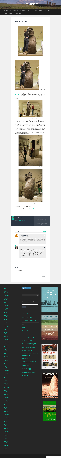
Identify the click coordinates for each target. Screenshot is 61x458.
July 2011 (5, 421)
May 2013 (5, 391)
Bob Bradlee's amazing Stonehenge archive (29, 343)
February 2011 (6, 428)
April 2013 (5, 393)
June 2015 (5, 363)
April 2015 (5, 366)
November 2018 (6, 318)
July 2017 (5, 332)
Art (35, 10)
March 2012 (5, 410)
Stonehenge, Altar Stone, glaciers (28, 313)
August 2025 (6, 298)
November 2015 (6, 356)
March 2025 (5, 301)
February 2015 (6, 369)
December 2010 (6, 431)
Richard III (30, 10)
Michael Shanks (25, 358)
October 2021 (6, 308)
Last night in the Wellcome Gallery (42, 223)
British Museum (39, 219)
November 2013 (6, 387)
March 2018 (5, 323)
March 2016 (5, 350)
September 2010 (6, 434)
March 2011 (5, 427)
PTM (46, 220)
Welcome (6, 10)
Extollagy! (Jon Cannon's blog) (27, 350)
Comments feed (25, 330)
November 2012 (6, 398)
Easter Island (44, 219)
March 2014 (5, 381)
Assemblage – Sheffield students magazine (30, 341)
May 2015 (5, 364)
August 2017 (6, 330)
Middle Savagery (25, 359)
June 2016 (5, 347)
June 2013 (5, 390)
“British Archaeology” (8, 13)
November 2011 (6, 415)
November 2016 (6, 340)
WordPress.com (25, 331)
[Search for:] (30, 295)
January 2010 (6, 442)
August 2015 (6, 360)
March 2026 (5, 291)
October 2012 (6, 400)
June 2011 (5, 422)
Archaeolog (24, 339)
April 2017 (5, 335)
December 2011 (6, 414)
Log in (24, 327)
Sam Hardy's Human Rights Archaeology (29, 369)
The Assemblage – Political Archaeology (29, 372)
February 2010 (6, 441)
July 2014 (5, 376)
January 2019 (6, 316)
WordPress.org (25, 375)
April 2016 (5, 349)
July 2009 (5, 449)
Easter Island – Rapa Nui (14, 10)
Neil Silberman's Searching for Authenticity (29, 361)
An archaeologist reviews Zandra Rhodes (29, 320)
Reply (44, 235)
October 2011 (6, 417)
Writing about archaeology (44, 10)
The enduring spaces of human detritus (29, 318)
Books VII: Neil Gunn (40, 224)
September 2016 (6, 343)
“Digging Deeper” (18, 13)
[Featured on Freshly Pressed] (26, 288)
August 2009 (6, 448)
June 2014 (5, 377)
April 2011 (5, 425)
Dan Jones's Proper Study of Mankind (29, 347)
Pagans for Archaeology (26, 365)
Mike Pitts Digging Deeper (30, 4)
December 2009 (6, 444)
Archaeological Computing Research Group (31, 208)
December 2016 (6, 339)
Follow (24, 306)
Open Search (57, 13)
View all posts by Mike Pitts (21, 220)
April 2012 (5, 408)
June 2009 (5, 451)
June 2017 (5, 333)
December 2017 (6, 326)
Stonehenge (24, 10)
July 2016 (5, 346)
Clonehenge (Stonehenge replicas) (28, 346)
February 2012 (6, 411)
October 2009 (6, 445)
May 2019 (5, 312)
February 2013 (6, 394)
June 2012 (5, 405)
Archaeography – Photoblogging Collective (29, 337)
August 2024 (6, 305)
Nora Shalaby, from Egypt (27, 362)
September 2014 (6, 373)
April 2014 (5, 380)
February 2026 (6, 292)
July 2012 (5, 404)
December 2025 (6, 295)
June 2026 (5, 288)
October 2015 (6, 357)
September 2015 (6, 359)
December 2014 (6, 370)
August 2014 (6, 374)
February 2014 (6, 383)
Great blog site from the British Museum (29, 351)
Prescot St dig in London (27, 368)
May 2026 (5, 289)
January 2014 (6, 384)
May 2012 (5, 407)
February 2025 (6, 302)
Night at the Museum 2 (22, 21)
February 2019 (6, 315)
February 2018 (6, 325)
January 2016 (6, 353)
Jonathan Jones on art (26, 355)
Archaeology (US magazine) (27, 340)
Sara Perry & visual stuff (26, 371)
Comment (43, 276)
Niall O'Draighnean (24, 235)
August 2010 (6, 435)
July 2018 (5, 319)
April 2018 (5, 322)
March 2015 (5, 367)
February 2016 (6, 352)
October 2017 (6, 329)
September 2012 (6, 401)
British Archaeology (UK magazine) (28, 344)
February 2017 (6, 336)
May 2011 (5, 424)
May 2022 (5, 306)
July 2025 (5, 299)
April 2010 (5, 438)
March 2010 (5, 439)
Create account (25, 326)
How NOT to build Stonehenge (27, 317)
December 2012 (6, 397)
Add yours (44, 231)
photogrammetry (43, 220)
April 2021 (5, 309)
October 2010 (6, 432)
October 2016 (6, 342)
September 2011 (6, 418)
